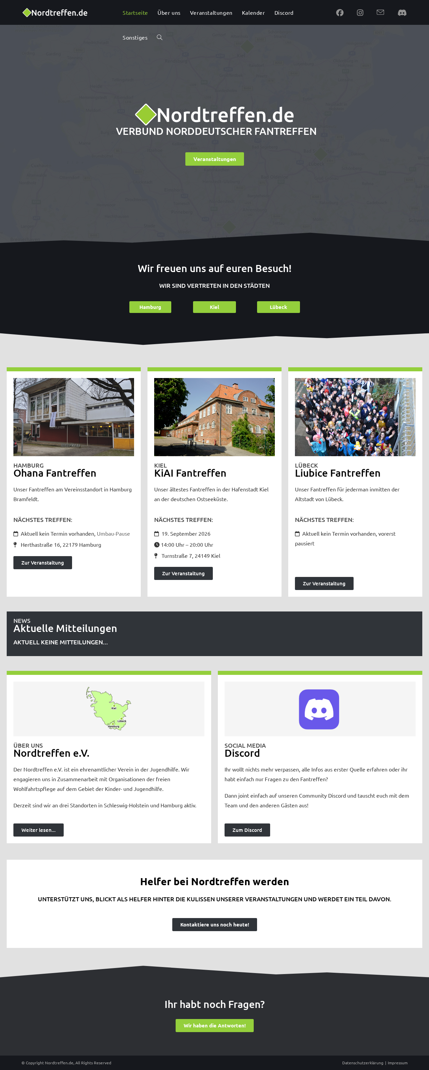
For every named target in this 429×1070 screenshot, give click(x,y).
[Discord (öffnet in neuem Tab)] (402, 12)
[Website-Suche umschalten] (159, 37)
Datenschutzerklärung (362, 1062)
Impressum (398, 1062)
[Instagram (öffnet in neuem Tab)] (360, 12)
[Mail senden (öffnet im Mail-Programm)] (380, 12)
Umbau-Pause (113, 533)
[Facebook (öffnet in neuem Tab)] (340, 12)
